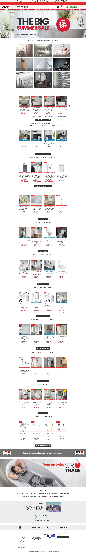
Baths (21, 9)
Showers (50, 9)
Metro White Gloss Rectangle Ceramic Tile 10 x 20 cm (24, 403)
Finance (23, 539)
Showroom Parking (23, 535)
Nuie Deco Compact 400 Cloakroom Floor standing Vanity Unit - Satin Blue (24, 176)
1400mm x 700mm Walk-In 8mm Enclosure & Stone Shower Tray (49, 338)
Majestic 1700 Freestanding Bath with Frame (36, 110)
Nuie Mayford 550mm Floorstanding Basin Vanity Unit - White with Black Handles (49, 176)
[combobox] (45, 7)
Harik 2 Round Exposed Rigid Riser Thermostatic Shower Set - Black (61, 371)
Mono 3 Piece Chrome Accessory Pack (37, 436)
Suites (16, 9)
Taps (60, 9)
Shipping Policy (22, 541)
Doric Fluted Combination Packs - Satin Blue (49, 144)
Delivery (23, 538)
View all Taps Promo (43, 218)
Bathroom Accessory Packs (43, 416)
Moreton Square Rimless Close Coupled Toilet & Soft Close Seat (49, 241)
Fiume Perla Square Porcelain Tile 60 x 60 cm (62, 403)
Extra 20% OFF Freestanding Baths (43, 91)
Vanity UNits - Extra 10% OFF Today (43, 157)
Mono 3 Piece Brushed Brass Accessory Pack (49, 436)
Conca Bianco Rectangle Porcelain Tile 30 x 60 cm (49, 403)
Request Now (36, 527)
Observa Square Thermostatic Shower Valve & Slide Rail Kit (24, 371)
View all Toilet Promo (43, 251)
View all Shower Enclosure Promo (43, 348)
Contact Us (23, 537)
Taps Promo (43, 190)
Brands (74, 9)
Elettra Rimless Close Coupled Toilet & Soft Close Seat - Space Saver (36, 241)
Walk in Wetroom (44, 9)
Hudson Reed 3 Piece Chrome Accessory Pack (62, 436)
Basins (24, 9)
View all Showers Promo (43, 380)
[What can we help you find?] (45, 6)
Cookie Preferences (23, 546)
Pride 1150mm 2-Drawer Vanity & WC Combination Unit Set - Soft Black (37, 144)
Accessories (70, 9)
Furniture (28, 9)
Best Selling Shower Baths (43, 254)
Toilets (63, 9)
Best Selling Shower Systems (43, 352)
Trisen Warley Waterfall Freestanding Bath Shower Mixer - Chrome (61, 208)
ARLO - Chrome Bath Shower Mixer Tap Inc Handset (37, 209)
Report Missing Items (36, 537)
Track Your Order (36, 533)
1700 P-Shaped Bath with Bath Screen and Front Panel (37, 274)
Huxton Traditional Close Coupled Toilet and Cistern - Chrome (61, 241)
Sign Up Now (64, 527)
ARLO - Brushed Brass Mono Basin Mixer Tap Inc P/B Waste (24, 209)
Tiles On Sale (43, 384)
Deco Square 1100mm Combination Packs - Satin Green (24, 144)
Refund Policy (23, 542)
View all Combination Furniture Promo (43, 153)
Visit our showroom (23, 536)
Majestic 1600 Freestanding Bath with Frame (49, 110)
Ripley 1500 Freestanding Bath (62, 109)
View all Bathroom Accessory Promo (43, 445)
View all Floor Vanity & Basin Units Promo (43, 186)
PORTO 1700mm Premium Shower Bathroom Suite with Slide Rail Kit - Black (24, 306)
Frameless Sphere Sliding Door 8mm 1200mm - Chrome (62, 339)
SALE (6, 9)
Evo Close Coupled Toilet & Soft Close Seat (24, 241)
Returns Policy (23, 540)
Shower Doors (37, 9)
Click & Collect (36, 539)
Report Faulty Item (36, 536)
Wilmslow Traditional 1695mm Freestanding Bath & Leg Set (24, 110)
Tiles (66, 9)
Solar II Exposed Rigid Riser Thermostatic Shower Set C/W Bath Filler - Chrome (37, 371)
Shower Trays (55, 9)
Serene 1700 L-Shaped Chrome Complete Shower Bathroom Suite (61, 306)
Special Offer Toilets (43, 222)
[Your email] (63, 534)
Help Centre (23, 533)
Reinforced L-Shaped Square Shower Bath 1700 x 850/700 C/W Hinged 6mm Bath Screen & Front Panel (24, 273)
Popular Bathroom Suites (43, 287)
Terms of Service (23, 545)
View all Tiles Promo (43, 413)
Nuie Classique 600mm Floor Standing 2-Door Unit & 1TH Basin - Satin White (37, 176)
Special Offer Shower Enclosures (43, 319)
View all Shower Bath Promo (43, 283)
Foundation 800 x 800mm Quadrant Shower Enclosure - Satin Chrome (24, 338)
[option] (43, 24)
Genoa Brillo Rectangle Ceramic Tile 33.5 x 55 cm (37, 403)
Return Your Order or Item (36, 538)
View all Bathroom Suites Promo (43, 316)
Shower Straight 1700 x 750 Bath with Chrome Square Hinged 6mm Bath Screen (49, 273)
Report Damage (36, 535)
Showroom (79, 9)
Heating (32, 9)
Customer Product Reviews (22, 547)
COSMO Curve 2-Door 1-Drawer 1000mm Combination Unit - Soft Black (61, 144)
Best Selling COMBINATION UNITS (43, 123)
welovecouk (44, 550)
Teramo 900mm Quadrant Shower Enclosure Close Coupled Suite (36, 306)
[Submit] (58, 7)
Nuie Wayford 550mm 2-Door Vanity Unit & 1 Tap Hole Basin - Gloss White (62, 176)
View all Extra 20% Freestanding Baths (43, 119)
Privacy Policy (23, 543)
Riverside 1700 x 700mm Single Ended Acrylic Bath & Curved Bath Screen (61, 273)
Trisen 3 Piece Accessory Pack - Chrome (24, 436)
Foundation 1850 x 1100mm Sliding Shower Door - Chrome (37, 339)
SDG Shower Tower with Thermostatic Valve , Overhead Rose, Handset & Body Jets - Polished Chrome (49, 371)
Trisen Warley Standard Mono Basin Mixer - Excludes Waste (49, 209)
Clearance (10, 9)
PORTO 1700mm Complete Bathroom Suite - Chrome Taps (49, 306)
